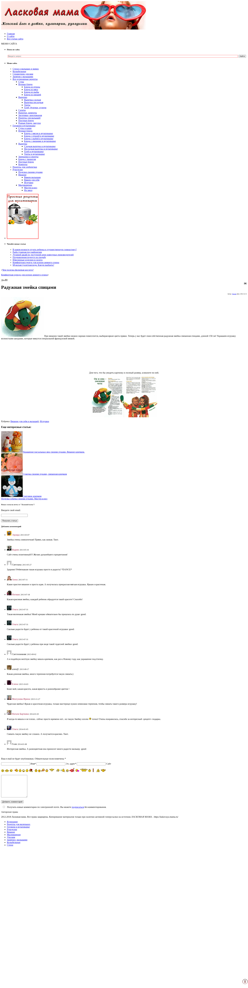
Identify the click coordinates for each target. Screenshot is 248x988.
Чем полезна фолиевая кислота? (18, 270)
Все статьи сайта (15, 39)
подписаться (78, 807)
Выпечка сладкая (32, 100)
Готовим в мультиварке (24, 125)
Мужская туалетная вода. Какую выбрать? (33, 265)
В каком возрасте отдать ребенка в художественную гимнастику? (45, 249)
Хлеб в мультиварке (34, 151)
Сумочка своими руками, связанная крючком (45, 474)
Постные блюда (26, 120)
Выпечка (22, 97)
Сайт (108, 763)
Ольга (15, 609)
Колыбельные (19, 71)
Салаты (22, 110)
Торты (27, 105)
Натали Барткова (20, 714)
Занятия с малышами (23, 76)
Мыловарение (25, 185)
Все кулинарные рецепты (25, 79)
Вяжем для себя (31, 180)
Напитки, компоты (27, 113)
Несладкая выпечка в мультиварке (41, 149)
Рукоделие (18, 169)
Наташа (16, 594)
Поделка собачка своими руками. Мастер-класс (24, 499)
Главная (11, 33)
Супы (21, 82)
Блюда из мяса (31, 89)
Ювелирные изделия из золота (27, 260)
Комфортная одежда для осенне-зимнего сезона (36, 262)
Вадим (15, 549)
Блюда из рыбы (31, 92)
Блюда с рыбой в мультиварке (38, 138)
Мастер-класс (30, 187)
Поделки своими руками (30, 172)
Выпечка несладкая (33, 102)
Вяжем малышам (32, 177)
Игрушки (28, 182)
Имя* (33, 763)
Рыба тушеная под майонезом (27, 252)
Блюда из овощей (32, 94)
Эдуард (15, 535)
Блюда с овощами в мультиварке (40, 141)
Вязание (22, 175)
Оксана (234, 294)
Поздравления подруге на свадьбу (29, 257)
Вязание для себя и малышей (24, 421)
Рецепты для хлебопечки (25, 167)
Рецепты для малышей (29, 118)
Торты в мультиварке (34, 154)
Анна (14, 579)
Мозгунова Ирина (21, 699)
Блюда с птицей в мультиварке (39, 136)
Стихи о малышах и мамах (26, 69)
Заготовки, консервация (30, 115)
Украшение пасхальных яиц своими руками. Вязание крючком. (54, 452)
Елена (15, 684)
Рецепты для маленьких (18, 824)
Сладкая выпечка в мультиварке (40, 146)
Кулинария (12, 821)
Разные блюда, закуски (29, 123)
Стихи (10, 845)
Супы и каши (25, 128)
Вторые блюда (25, 84)
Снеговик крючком (32, 496)
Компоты (22, 164)
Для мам (11, 837)
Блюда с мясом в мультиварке (38, 133)
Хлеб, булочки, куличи (35, 107)
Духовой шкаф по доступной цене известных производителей (43, 254)
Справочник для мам (23, 74)
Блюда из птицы (32, 87)
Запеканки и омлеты (28, 156)
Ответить (11, 544)
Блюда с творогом (27, 159)
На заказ (28, 190)
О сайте (10, 36)
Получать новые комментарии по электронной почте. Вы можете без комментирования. (56, 807)
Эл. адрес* (71, 763)
